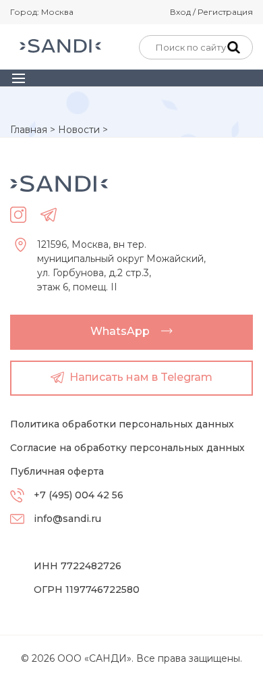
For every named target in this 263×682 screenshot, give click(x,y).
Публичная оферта (57, 471)
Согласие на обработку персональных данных (127, 448)
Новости (79, 130)
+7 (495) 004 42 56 (78, 495)
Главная (28, 130)
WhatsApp (120, 331)
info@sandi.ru (67, 519)
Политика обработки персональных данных (122, 424)
